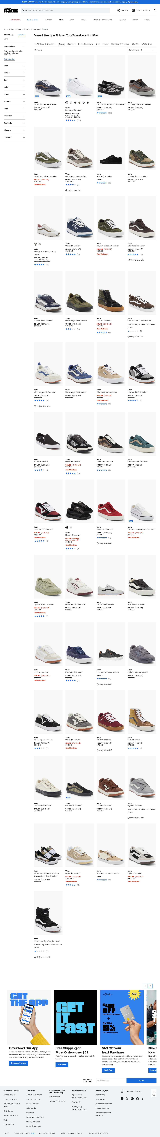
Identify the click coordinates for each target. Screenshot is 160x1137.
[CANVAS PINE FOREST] (79, 103)
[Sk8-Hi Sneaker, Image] (111, 293)
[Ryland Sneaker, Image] (142, 778)
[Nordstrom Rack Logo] (11, 10)
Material (7, 101)
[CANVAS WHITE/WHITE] (67, 103)
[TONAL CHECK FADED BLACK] (75, 103)
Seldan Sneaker (104, 740)
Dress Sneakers (85, 44)
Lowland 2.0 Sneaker (137, 176)
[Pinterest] (132, 1099)
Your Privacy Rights (22, 1133)
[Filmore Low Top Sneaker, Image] (142, 293)
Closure (7, 130)
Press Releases (102, 1108)
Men (61, 20)
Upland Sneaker (72, 246)
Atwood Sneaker (104, 176)
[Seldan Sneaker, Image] (111, 712)
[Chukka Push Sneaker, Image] (111, 364)
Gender (7, 73)
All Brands (31, 1108)
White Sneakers (149, 44)
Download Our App (18, 1063)
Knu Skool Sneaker (136, 604)
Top (153, 1095)
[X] (127, 1099)
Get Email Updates (35, 1117)
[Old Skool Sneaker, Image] (142, 218)
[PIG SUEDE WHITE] (35, 244)
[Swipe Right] (150, 986)
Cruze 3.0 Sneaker (105, 604)
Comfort (71, 44)
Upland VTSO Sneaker (75, 604)
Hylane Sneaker (72, 535)
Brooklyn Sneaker (73, 110)
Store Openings (33, 1126)
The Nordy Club (33, 1099)
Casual (61, 44)
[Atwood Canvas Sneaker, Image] (111, 845)
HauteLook (100, 1099)
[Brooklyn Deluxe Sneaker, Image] (48, 76)
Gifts (147, 20)
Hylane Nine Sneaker (43, 321)
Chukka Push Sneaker (107, 392)
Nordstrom (100, 1095)
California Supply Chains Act (72, 1133)
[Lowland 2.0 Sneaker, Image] (142, 148)
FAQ (5, 1120)
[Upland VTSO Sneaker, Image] (79, 577)
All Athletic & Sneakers (45, 44)
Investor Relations (103, 1104)
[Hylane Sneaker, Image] (79, 501)
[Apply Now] (122, 1017)
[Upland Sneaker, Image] (79, 218)
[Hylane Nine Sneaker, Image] (48, 293)
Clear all (21, 34)
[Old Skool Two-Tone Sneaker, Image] (142, 501)
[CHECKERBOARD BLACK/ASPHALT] (88, 103)
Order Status (10, 1095)
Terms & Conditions (47, 1133)
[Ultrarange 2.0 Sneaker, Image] (79, 148)
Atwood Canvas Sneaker (108, 873)
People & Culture (57, 1101)
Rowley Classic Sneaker (108, 246)
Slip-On (135, 44)
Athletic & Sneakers (32, 29)
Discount (8, 137)
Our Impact (54, 1097)
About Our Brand (34, 1095)
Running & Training (120, 44)
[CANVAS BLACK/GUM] (71, 103)
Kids (72, 20)
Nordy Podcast (33, 1122)
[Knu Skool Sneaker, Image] (142, 577)
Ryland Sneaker (135, 806)
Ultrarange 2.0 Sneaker (76, 176)
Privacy (6, 1133)
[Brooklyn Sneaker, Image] (79, 76)
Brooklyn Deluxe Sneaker (45, 104)
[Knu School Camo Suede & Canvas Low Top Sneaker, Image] (48, 845)
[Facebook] (122, 1099)
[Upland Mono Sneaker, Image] (48, 577)
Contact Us (9, 1124)
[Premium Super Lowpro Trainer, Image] (48, 218)
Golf (98, 44)
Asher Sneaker (41, 462)
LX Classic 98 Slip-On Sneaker (111, 104)
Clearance (15, 20)
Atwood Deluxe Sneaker (108, 672)
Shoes (84, 20)
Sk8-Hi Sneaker (104, 321)
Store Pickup (9, 46)
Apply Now (133, 2)
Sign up (141, 1080)
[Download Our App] (29, 1017)
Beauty (122, 20)
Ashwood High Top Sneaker (47, 941)
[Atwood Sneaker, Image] (111, 148)
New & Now (32, 20)
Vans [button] (6, 39)
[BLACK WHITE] (84, 103)
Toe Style (8, 123)
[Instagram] (137, 1099)
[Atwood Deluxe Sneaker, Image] (111, 644)
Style (6, 108)
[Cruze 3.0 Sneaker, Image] (111, 577)
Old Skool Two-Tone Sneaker (141, 529)
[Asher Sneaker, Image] (48, 434)
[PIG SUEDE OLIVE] (40, 244)
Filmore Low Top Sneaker (139, 321)
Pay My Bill (76, 1102)
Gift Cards (8, 1111)
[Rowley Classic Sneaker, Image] (111, 218)
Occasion (8, 116)
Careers (30, 1113)
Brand (6, 94)
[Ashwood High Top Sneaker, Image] (48, 913)
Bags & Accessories (102, 20)
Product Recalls (11, 1115)
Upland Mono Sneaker (44, 604)
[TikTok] (142, 1099)
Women (48, 20)
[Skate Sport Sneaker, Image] (48, 712)
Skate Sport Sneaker (44, 740)
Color (6, 87)
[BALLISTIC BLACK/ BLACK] (67, 528)
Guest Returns (10, 1099)
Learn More (62, 1064)
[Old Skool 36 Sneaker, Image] (142, 434)
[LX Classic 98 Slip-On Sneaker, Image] (111, 76)
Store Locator (32, 1104)
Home (135, 20)
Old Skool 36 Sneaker (138, 462)
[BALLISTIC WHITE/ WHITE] (71, 528)
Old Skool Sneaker (136, 246)
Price (6, 65)
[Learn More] (75, 1017)
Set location (9, 59)
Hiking (105, 44)
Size (5, 80)
